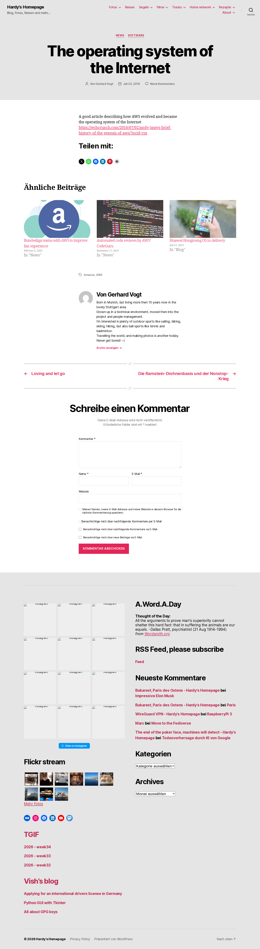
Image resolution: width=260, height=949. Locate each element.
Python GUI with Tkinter (45, 903)
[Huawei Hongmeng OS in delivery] (203, 219)
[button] (40, 620)
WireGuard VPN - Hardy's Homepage (167, 714)
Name (83, 474)
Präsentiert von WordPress (113, 939)
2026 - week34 (37, 847)
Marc (139, 723)
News (120, 35)
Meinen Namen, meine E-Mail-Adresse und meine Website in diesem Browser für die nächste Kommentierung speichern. (131, 511)
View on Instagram (76, 745)
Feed (139, 662)
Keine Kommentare (162, 84)
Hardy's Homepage (25, 7)
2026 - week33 (37, 856)
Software (136, 35)
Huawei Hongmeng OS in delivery (197, 240)
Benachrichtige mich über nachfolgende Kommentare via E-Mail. (120, 529)
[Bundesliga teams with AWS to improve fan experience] (57, 219)
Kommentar (87, 439)
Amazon (89, 275)
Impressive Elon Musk (155, 696)
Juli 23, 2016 (131, 84)
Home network (200, 7)
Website (84, 491)
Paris (231, 705)
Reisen (130, 7)
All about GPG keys (41, 912)
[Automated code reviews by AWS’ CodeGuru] (130, 219)
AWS (99, 275)
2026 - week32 (37, 865)
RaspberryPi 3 (219, 714)
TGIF (31, 834)
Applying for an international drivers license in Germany (73, 893)
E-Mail (137, 474)
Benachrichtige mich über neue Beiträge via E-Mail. (113, 537)
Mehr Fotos (33, 804)
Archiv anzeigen (109, 348)
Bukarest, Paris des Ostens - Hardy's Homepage (177, 690)
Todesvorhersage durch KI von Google (196, 738)
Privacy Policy (80, 939)
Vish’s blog (41, 881)
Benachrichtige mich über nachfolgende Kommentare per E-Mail (121, 521)
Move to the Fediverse (171, 723)
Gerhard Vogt (104, 84)
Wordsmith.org (157, 634)
